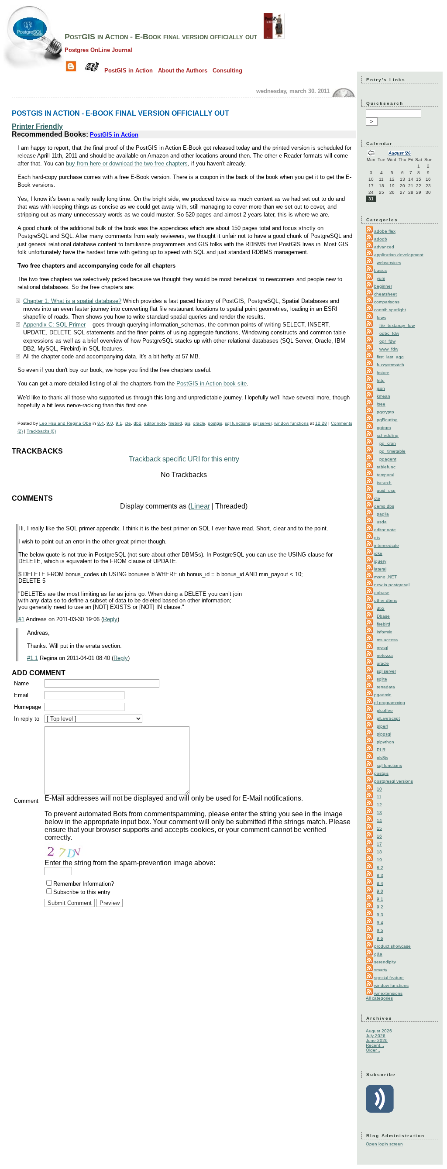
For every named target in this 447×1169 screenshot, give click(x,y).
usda (382, 521)
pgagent (387, 459)
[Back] (371, 153)
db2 (137, 423)
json (381, 388)
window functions (291, 423)
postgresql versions (393, 781)
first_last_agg (390, 356)
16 (379, 836)
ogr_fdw (387, 341)
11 (379, 796)
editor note (155, 423)
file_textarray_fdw (397, 325)
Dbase (383, 616)
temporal (385, 474)
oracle (199, 423)
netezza (385, 655)
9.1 (119, 423)
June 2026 (377, 1040)
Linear (200, 506)
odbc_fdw (389, 333)
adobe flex (384, 231)
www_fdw (388, 349)
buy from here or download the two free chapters (127, 163)
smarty (380, 969)
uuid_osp (386, 490)
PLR (381, 749)
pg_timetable (392, 451)
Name (21, 683)
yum (381, 278)
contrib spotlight (390, 309)
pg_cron (387, 443)
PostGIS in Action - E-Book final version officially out (161, 36)
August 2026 (379, 1030)
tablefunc (386, 466)
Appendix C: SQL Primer (54, 324)
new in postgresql (391, 584)
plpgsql (384, 734)
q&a (378, 954)
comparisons (386, 301)
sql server (262, 423)
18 (379, 851)
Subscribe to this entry (81, 892)
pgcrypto (385, 411)
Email (21, 695)
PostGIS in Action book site (211, 383)
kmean (383, 396)
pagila (383, 514)
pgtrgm (384, 427)
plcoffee (385, 710)
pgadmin (383, 694)
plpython (385, 741)
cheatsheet (385, 294)
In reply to (26, 718)
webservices (389, 262)
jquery (380, 561)
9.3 (380, 914)
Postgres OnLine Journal (98, 50)
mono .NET (385, 576)
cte (128, 423)
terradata (386, 686)
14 (379, 820)
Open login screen (384, 1143)
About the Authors (182, 70)
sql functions (237, 423)
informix (384, 631)
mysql (382, 647)
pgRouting (387, 419)
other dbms (385, 600)
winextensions (388, 993)
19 (379, 859)
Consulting (227, 70)
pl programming (389, 702)
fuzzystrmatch (390, 364)
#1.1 (32, 658)
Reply (110, 619)
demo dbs (384, 506)
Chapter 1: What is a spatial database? (72, 301)
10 (379, 789)
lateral (380, 569)
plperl (382, 726)
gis (187, 423)
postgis (215, 423)
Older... (373, 1050)
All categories (379, 998)
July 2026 (375, 1035)
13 (379, 812)
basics (380, 270)
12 (379, 804)
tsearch (384, 482)
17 (379, 844)
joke (378, 553)
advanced (384, 246)
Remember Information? (83, 883)
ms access (387, 639)
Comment (26, 801)
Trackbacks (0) (41, 431)
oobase (381, 592)
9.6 (380, 938)
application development (398, 254)
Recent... (375, 1045)
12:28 (321, 423)
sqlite (382, 679)
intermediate (386, 545)
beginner (383, 286)
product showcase (392, 946)
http (381, 380)
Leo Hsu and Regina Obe (65, 423)
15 (379, 828)
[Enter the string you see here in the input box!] (71, 850)
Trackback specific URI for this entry (184, 459)
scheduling (388, 435)
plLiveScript (388, 718)
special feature (389, 977)
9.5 (380, 930)
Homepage (27, 707)
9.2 (380, 906)
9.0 (110, 423)
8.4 (100, 423)
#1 (21, 619)
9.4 (380, 922)
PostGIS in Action (128, 70)
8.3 (380, 875)
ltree (381, 404)
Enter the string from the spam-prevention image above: (130, 862)
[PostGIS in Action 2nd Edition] (274, 36)
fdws (381, 317)
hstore (383, 372)
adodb (380, 239)
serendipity (385, 961)
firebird (175, 423)
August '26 (400, 153)
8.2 (380, 867)
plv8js (382, 757)
